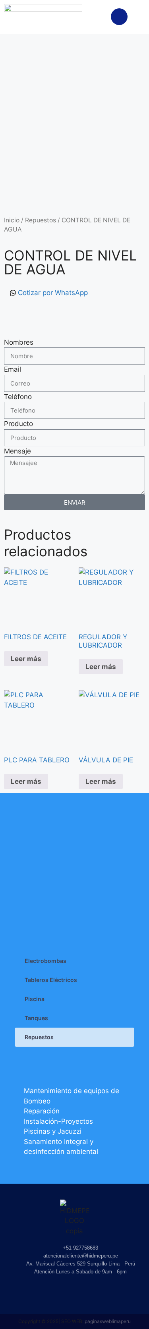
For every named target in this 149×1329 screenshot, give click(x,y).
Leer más (26, 659)
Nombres (18, 342)
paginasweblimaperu (108, 1321)
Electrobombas (45, 960)
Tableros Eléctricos (51, 979)
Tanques (36, 1018)
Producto (18, 424)
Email (12, 369)
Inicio (11, 220)
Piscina (35, 998)
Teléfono (18, 397)
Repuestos (40, 220)
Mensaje (17, 451)
